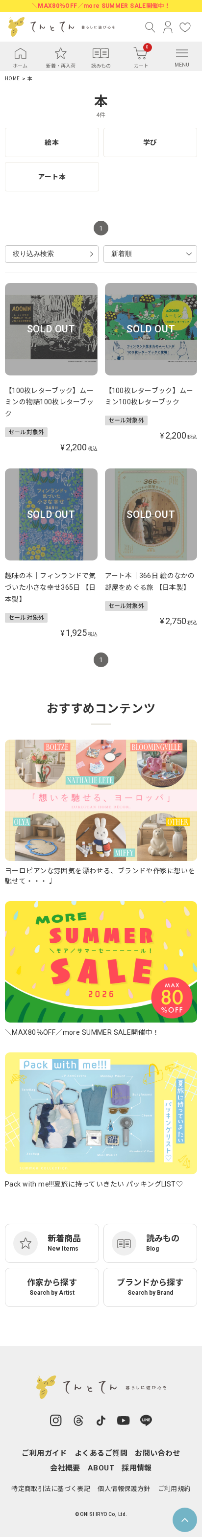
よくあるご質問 (101, 1453)
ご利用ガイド (44, 1453)
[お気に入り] (185, 27)
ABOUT (101, 1468)
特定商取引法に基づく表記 (50, 1488)
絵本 (52, 142)
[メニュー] (182, 53)
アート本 (52, 177)
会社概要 (65, 1468)
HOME (12, 78)
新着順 (121, 253)
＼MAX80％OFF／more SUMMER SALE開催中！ (101, 5)
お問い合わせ (157, 1453)
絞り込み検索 (33, 253)
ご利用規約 (174, 1488)
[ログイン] (168, 27)
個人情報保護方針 (124, 1488)
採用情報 (137, 1468)
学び (150, 142)
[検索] (150, 27)
